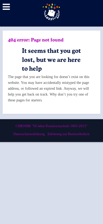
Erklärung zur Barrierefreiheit (69, 134)
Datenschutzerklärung (29, 134)
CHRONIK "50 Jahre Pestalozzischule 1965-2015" (51, 126)
